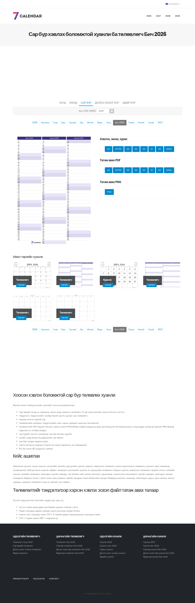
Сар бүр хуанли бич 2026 (154, 549)
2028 (167, 15)
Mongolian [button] (173, 4)
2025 (34, 122)
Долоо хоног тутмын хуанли (112, 553)
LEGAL (169, 149)
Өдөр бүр (129, 103)
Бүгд (63, 103)
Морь (100, 122)
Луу (81, 122)
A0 (159, 149)
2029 (177, 15)
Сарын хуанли (106, 549)
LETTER (118, 149)
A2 (144, 149)
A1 (152, 149)
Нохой (141, 122)
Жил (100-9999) (87, 110)
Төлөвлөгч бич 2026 (65, 542)
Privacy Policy (21, 578)
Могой (90, 122)
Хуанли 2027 (149, 542)
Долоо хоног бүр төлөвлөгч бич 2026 (73, 549)
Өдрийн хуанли (107, 556)
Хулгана (45, 122)
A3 (136, 149)
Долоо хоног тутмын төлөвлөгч (27, 549)
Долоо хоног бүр (107, 103)
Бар (63, 122)
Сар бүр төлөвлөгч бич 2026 (69, 545)
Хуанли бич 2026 (151, 545)
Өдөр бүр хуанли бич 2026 (155, 556)
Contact (54, 578)
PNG (109, 192)
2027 (158, 15)
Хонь (108, 122)
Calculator (39, 579)
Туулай (72, 122)
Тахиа (131, 122)
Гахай (151, 122)
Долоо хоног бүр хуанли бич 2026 (158, 553)
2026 (148, 15)
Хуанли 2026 (106, 542)
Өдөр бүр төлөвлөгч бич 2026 (70, 553)
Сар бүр (86, 103)
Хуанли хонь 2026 (108, 545)
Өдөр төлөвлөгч (20, 553)
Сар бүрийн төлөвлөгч (23, 545)
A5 (128, 149)
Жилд (73, 103)
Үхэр (55, 122)
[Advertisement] (97, 72)
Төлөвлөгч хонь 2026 (23, 542)
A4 (108, 149)
